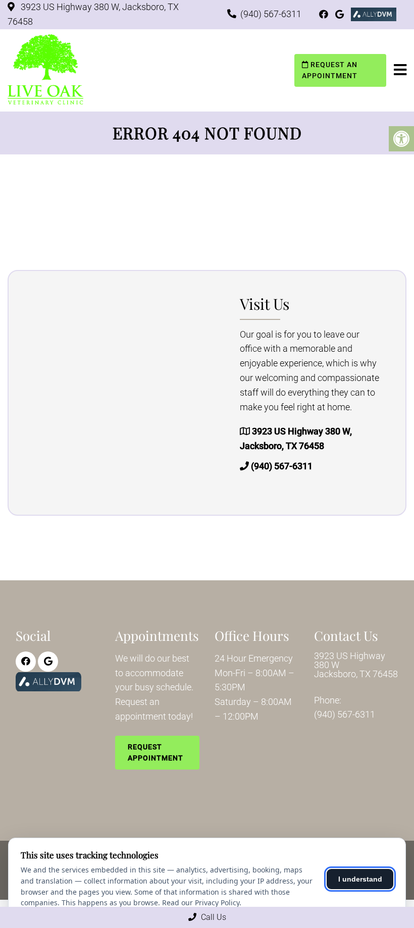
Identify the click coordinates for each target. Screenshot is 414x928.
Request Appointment (155, 752)
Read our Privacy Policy (200, 902)
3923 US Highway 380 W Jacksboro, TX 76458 (356, 665)
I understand (360, 879)
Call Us (212, 917)
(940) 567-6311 (270, 14)
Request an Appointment (329, 70)
